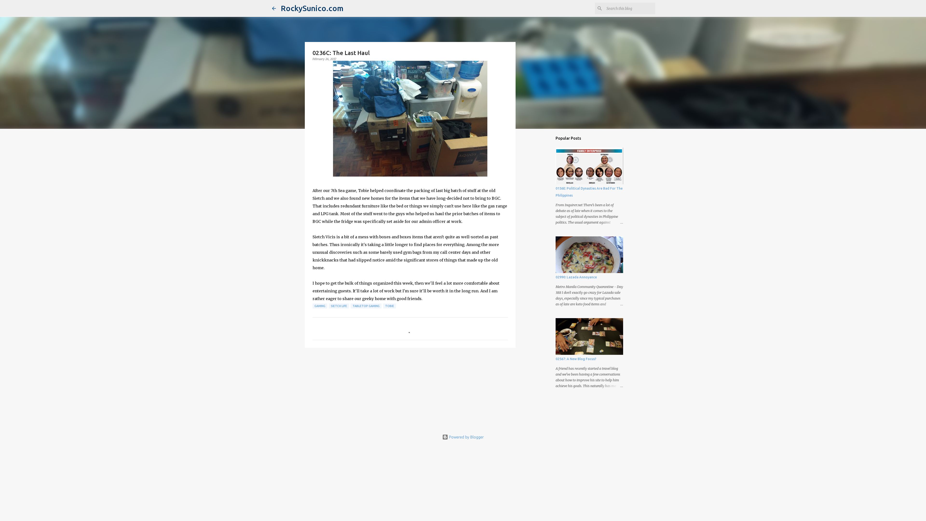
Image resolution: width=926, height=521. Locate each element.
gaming (319, 306)
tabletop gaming (366, 306)
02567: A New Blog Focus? (576, 359)
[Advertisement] (410, 389)
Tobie (389, 306)
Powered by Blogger (466, 437)
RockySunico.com (312, 8)
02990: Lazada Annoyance (576, 277)
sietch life (339, 306)
